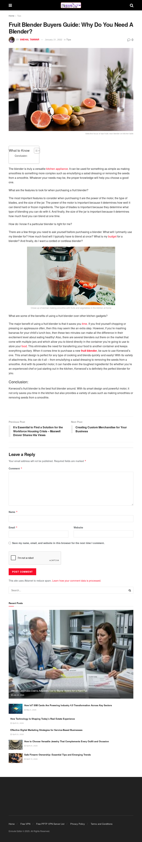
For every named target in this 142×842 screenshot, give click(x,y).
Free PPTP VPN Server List (50, 823)
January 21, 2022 (53, 39)
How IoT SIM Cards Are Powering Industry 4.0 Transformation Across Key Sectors (68, 705)
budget (112, 236)
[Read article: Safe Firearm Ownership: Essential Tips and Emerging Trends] (16, 758)
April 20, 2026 (32, 745)
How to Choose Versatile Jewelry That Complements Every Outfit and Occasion (66, 741)
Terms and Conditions (102, 823)
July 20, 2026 (18, 695)
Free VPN (25, 823)
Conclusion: (21, 155)
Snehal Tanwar (29, 39)
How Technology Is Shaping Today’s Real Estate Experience (42, 718)
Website (78, 527)
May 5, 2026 (31, 710)
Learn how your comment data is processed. (76, 580)
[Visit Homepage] (71, 5)
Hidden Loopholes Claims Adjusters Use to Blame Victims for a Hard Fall (49, 690)
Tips (19, 15)
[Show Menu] (10, 5)
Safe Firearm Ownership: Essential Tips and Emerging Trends (57, 754)
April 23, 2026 (18, 723)
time (84, 324)
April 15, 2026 (32, 759)
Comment (15, 468)
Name (13, 512)
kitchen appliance (57, 169)
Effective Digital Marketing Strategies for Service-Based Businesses (46, 730)
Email (13, 527)
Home (11, 15)
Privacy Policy (77, 823)
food (24, 346)
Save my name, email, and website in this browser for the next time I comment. (58, 543)
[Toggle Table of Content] (35, 151)
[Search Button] (131, 5)
